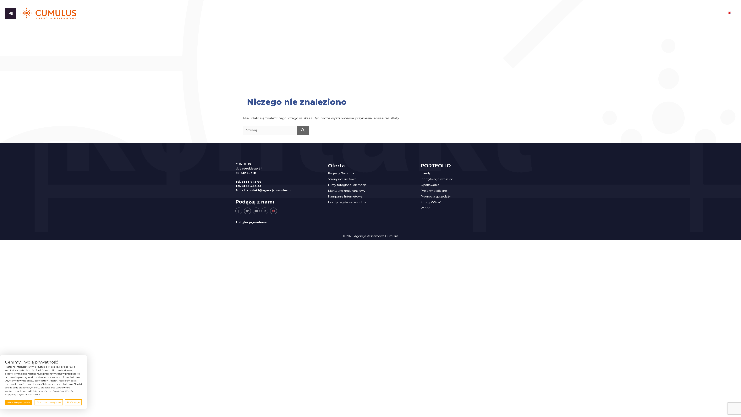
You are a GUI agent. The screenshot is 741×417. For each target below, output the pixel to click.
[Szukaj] (303, 130)
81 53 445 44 (251, 181)
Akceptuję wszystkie (18, 402)
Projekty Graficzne (341, 173)
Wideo (425, 208)
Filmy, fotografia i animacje (347, 185)
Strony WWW (431, 202)
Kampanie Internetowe (345, 196)
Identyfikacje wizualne (437, 179)
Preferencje (73, 402)
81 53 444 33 (251, 186)
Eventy (426, 173)
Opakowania (430, 185)
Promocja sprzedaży (436, 196)
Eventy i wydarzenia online (347, 202)
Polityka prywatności (251, 222)
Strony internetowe (342, 179)
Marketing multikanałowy (346, 190)
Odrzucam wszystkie (49, 402)
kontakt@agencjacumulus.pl (269, 190)
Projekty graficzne (434, 190)
